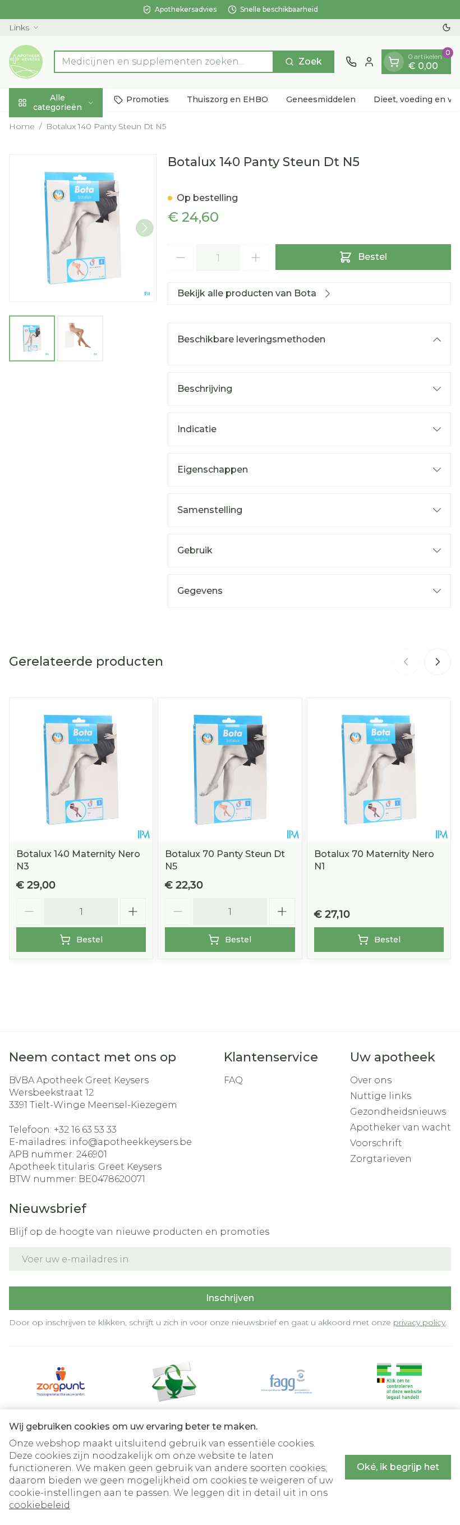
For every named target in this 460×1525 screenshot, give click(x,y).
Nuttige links (380, 1096)
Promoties (147, 99)
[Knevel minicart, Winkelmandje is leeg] (394, 62)
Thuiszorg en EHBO (227, 99)
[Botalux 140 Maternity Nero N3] (81, 769)
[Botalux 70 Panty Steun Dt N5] (229, 769)
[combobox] (164, 62)
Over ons (371, 1080)
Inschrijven (230, 1298)
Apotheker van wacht (400, 1127)
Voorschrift (376, 1143)
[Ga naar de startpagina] (26, 62)
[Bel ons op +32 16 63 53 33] (351, 61)
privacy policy (419, 1322)
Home (22, 126)
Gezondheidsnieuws (398, 1111)
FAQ (233, 1080)
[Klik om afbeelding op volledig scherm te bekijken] (83, 228)
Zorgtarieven (381, 1158)
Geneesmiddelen (321, 99)
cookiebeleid (39, 1505)
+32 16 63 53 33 (85, 1129)
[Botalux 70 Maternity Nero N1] (378, 769)
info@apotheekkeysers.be (130, 1142)
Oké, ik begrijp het (398, 1467)
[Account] (369, 61)
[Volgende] (145, 228)
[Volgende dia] (437, 661)
